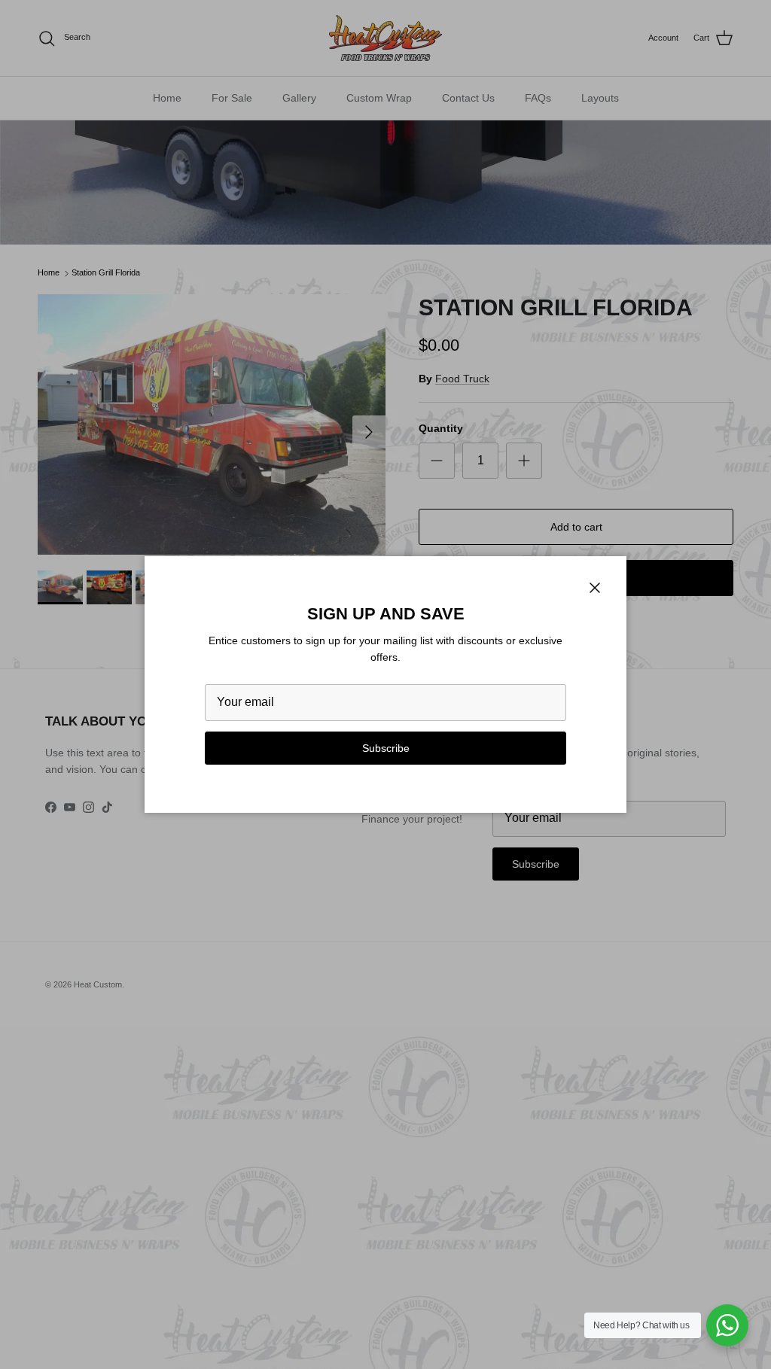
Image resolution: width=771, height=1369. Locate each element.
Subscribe (386, 748)
